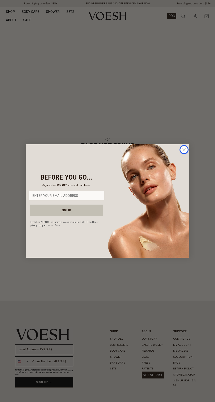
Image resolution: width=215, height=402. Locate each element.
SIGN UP (67, 210)
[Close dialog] (184, 149)
